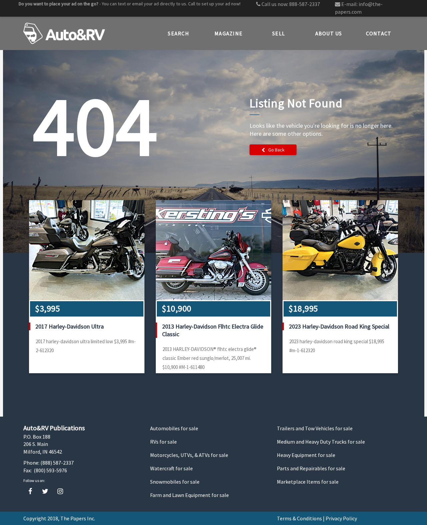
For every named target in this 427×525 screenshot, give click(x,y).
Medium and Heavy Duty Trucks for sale (321, 441)
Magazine (229, 33)
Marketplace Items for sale (308, 481)
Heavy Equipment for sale (306, 455)
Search (178, 33)
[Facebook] (30, 491)
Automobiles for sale (174, 428)
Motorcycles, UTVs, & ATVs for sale (189, 455)
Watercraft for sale (171, 468)
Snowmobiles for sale (174, 481)
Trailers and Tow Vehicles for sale (315, 428)
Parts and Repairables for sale (311, 468)
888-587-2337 (304, 4)
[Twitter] (45, 491)
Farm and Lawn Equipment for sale (189, 495)
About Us (328, 33)
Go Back (276, 150)
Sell (278, 33)
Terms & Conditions (299, 518)
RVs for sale (163, 441)
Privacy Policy (341, 518)
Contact (379, 33)
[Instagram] (60, 491)
